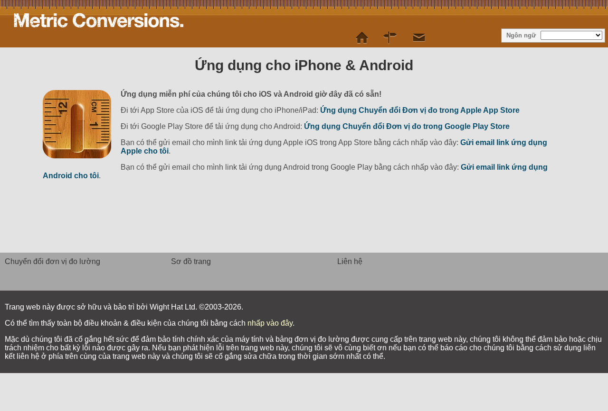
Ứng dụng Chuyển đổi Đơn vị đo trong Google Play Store (407, 126)
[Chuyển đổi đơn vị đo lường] (361, 37)
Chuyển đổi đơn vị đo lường (52, 261)
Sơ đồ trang (191, 261)
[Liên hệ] (418, 37)
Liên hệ (349, 261)
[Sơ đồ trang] (390, 37)
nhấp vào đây (270, 323)
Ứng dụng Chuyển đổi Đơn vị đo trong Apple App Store (420, 110)
